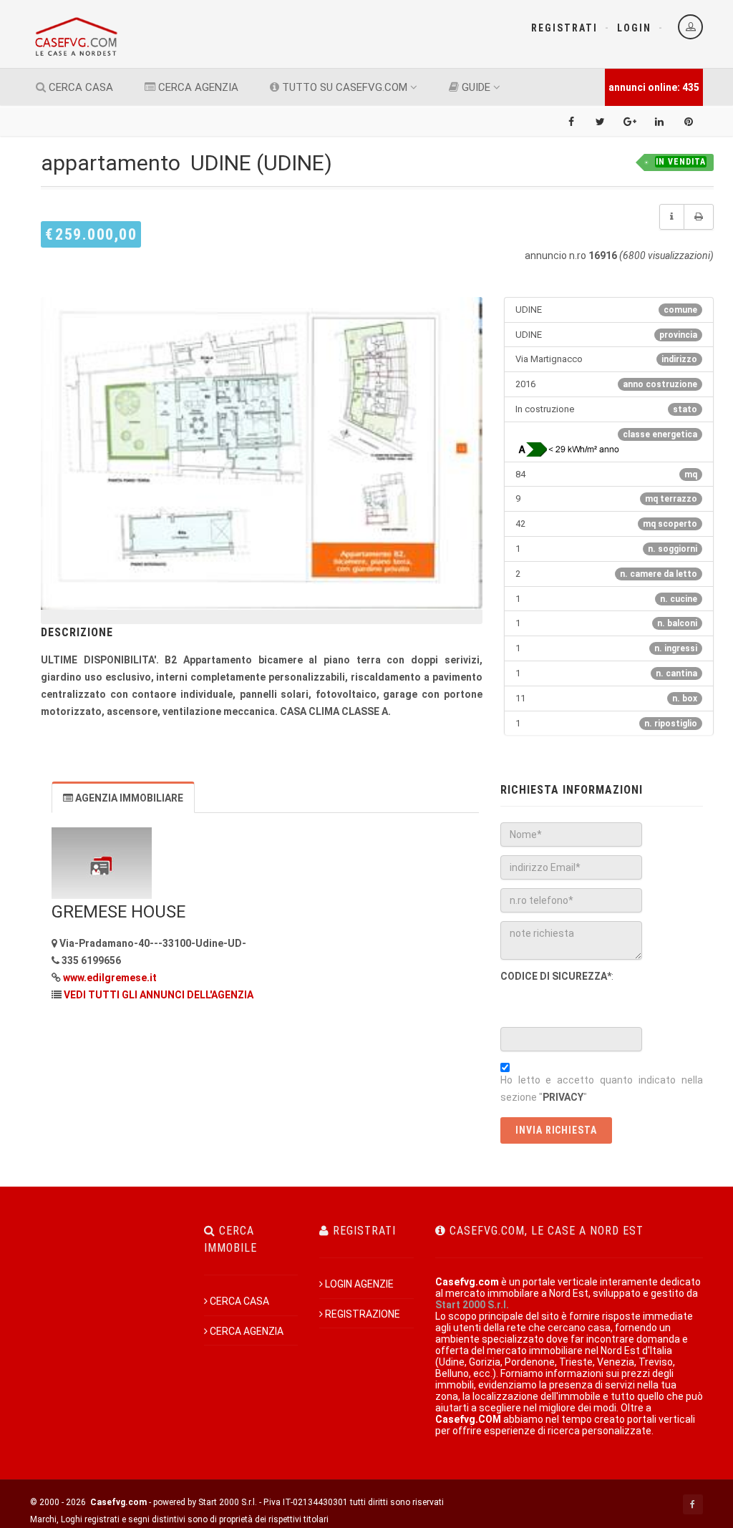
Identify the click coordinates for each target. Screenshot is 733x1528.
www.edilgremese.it (110, 977)
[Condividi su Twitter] (600, 121)
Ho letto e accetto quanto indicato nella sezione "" (601, 1088)
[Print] (699, 217)
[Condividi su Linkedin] (659, 121)
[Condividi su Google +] (630, 121)
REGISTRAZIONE (362, 1314)
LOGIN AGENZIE (359, 1284)
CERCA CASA (79, 87)
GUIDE (474, 87)
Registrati (564, 28)
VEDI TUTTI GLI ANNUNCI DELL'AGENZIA (158, 995)
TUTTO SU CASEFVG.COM (343, 87)
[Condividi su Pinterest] (688, 121)
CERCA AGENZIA (196, 87)
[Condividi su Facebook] (571, 121)
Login (634, 28)
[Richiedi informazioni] (671, 217)
